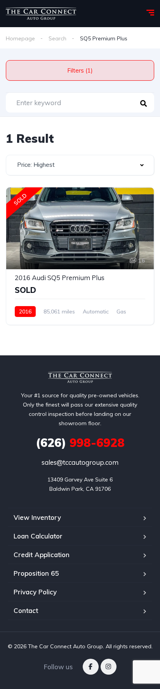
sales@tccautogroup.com (80, 462)
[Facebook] (91, 667)
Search (57, 38)
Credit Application (42, 555)
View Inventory (37, 517)
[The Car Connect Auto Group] (41, 13)
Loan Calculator (38, 536)
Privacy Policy (35, 592)
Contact (26, 610)
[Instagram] (109, 667)
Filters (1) (80, 70)
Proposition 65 (36, 573)
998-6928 (80, 442)
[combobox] (80, 165)
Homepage (20, 38)
